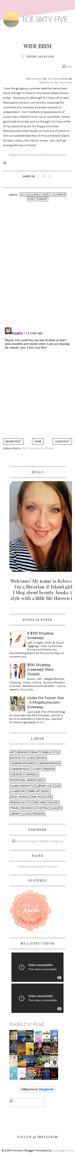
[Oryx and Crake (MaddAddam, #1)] (47, 1062)
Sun (31, 199)
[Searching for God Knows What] (23, 1062)
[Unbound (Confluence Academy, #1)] (47, 1050)
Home (37, 441)
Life (58, 785)
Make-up (34, 791)
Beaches (23, 752)
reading (39, 813)
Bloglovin (14, 155)
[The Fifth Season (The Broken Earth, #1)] (14, 1050)
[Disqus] (37, 270)
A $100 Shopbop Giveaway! (40, 635)
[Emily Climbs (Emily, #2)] (54, 1037)
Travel (14, 808)
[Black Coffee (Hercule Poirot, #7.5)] (55, 1062)
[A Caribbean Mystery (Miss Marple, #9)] (30, 1037)
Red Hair (39, 802)
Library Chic (44, 785)
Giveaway (16, 774)
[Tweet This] (44, 176)
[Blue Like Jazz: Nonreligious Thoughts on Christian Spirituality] (30, 1062)
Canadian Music (20, 768)
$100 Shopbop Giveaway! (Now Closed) (40, 669)
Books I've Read (26, 1023)
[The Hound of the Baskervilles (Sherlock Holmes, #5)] (23, 1038)
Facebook (36, 155)
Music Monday (19, 796)
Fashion (49, 768)
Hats (47, 194)
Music (46, 791)
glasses (56, 808)
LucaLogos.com (62, 1150)
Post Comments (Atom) (38, 448)
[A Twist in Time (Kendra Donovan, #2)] (14, 1062)
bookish (27, 808)
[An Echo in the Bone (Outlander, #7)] (47, 1075)
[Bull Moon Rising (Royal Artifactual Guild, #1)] (39, 1037)
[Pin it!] (50, 176)
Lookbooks (18, 791)
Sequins (53, 802)
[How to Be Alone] (14, 1074)
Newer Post (13, 441)
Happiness (31, 774)
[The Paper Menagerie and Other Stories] (23, 1075)
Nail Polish (39, 796)
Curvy (38, 768)
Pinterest (48, 155)
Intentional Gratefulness (27, 780)
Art (12, 752)
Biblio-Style (52, 752)
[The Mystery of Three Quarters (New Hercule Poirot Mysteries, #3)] (23, 1050)
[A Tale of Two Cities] (55, 1050)
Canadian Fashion (49, 763)
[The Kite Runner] (14, 1037)
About (30, 866)
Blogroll (40, 866)
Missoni (49, 82)
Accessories (30, 194)
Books (41, 757)
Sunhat (42, 199)
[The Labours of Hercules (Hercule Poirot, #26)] (39, 1073)
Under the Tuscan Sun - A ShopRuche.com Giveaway (45, 702)
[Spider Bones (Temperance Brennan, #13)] (39, 1062)
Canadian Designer (22, 763)
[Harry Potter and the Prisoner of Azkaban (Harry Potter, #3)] (31, 1075)
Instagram (60, 155)
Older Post (62, 441)
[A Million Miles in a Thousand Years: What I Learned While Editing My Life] (31, 1050)
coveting (42, 808)
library (15, 813)
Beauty (36, 752)
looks (27, 813)
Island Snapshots (22, 785)
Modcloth (36, 78)
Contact (51, 866)
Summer (59, 194)
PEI (50, 796)
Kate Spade (54, 78)
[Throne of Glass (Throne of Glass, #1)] (39, 1050)
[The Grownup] (47, 1037)
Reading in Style (21, 802)
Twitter (25, 155)
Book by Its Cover (22, 757)
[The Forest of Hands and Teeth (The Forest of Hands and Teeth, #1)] (55, 1075)
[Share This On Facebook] (38, 176)
